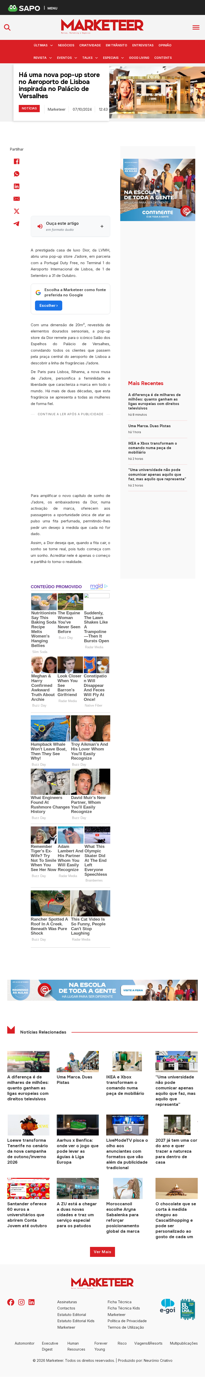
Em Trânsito (116, 45)
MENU (52, 8)
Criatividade (90, 45)
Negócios (66, 45)
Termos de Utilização (126, 1327)
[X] (17, 211)
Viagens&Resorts (148, 1343)
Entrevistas (143, 45)
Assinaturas (67, 1301)
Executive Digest (50, 1346)
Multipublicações (184, 1343)
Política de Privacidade (127, 1320)
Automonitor (24, 1343)
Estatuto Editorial (71, 1314)
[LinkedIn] (17, 186)
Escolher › (49, 305)
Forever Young (101, 1346)
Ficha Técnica (120, 1301)
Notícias (29, 108)
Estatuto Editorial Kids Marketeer (75, 1324)
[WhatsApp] (17, 174)
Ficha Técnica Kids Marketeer (124, 1311)
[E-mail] (17, 199)
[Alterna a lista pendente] (51, 45)
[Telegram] (17, 224)
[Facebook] (17, 161)
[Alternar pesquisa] (7, 27)
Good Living (139, 58)
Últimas (41, 45)
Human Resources (76, 1346)
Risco (122, 1343)
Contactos (66, 1308)
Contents (163, 58)
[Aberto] (196, 27)
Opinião (165, 45)
